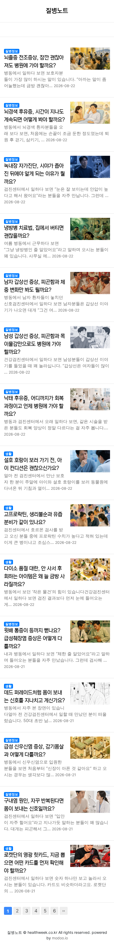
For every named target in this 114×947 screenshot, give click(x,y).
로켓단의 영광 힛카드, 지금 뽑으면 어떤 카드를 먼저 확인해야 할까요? (34, 863)
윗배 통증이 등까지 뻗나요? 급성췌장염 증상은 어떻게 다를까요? (33, 638)
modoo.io (60, 938)
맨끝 (64, 911)
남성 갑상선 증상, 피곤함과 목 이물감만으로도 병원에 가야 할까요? (34, 344)
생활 (8, 454)
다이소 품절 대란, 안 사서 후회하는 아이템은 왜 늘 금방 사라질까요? (34, 576)
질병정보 (11, 51)
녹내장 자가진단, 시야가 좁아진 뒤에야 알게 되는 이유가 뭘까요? (34, 174)
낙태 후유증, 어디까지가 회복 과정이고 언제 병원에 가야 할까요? (34, 406)
